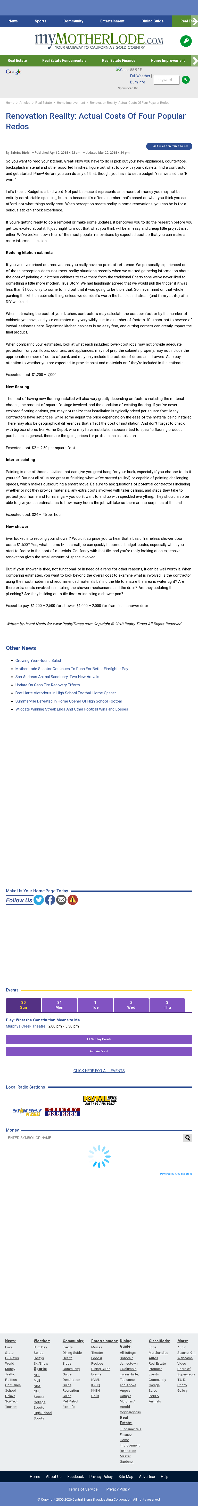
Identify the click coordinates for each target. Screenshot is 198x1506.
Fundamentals (130, 1429)
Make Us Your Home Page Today (37, 890)
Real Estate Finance (118, 60)
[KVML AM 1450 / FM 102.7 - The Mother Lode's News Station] (100, 1099)
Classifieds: (159, 1341)
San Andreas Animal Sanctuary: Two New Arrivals (57, 676)
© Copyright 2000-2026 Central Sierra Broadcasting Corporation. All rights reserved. (99, 1499)
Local (9, 1347)
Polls (95, 1396)
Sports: (40, 1368)
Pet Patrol (70, 1401)
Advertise (147, 1476)
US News (12, 1358)
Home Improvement (168, 60)
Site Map (126, 1476)
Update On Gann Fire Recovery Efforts (47, 685)
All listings (128, 1353)
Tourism (11, 1407)
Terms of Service (83, 1489)
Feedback (76, 1476)
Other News (21, 648)
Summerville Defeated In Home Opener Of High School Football (68, 701)
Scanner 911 (186, 1353)
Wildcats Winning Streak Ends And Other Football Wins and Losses (71, 709)
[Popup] (186, 41)
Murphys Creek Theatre (25, 1026)
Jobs (152, 1347)
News (13, 21)
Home (35, 1476)
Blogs (67, 1363)
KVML (95, 1380)
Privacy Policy (101, 1476)
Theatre (97, 1353)
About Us (54, 1476)
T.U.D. (181, 1380)
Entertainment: (104, 1341)
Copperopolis (130, 1412)
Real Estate (17, 60)
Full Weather (140, 76)
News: (10, 1341)
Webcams (185, 1358)
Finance (125, 1434)
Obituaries (13, 1385)
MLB (37, 1380)
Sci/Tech (11, 1401)
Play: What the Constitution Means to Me (43, 1020)
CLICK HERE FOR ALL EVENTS (99, 1070)
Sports (40, 21)
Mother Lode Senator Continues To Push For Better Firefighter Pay (71, 668)
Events (68, 1347)
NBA (37, 1386)
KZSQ (95, 1385)
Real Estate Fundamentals (64, 60)
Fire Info (69, 1407)
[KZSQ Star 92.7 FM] (25, 1111)
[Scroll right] (194, 21)
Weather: (42, 1341)
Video (181, 1363)
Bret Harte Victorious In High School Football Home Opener (65, 693)
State (9, 1353)
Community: (73, 1341)
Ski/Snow (41, 1363)
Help (164, 1476)
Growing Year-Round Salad (38, 660)
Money (10, 1369)
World (9, 1363)
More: (182, 1341)
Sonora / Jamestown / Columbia (129, 1363)
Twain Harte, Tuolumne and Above (129, 1379)
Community (73, 21)
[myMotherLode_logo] (99, 41)
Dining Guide (152, 21)
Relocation (128, 1451)
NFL (37, 1375)
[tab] (23, 1005)
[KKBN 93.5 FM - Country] (62, 1111)
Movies (96, 1347)
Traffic (10, 1374)
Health (67, 1358)
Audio (181, 1347)
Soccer (39, 1397)
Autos (153, 1358)
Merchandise (158, 1353)
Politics (11, 1380)
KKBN (95, 1390)
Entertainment (112, 21)
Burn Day (40, 1347)
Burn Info (137, 82)
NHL (37, 1391)
